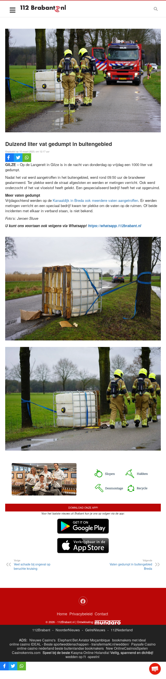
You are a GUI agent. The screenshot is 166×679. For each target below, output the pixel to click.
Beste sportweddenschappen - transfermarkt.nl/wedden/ (86, 644)
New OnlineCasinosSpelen (127, 648)
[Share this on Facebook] (9, 157)
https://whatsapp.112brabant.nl (114, 225)
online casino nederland (35, 648)
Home (62, 613)
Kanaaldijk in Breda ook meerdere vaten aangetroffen (95, 200)
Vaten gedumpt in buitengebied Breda (131, 565)
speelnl (93, 656)
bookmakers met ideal (129, 640)
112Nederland (122, 629)
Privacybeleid (81, 613)
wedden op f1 (75, 656)
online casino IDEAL (25, 644)
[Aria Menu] (12, 10)
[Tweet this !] (18, 157)
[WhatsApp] (26, 157)
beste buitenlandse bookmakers (79, 648)
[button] (155, 669)
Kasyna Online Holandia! (90, 652)
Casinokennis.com (26, 652)
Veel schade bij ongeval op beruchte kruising (32, 565)
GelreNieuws (95, 629)
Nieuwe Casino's (42, 640)
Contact (101, 613)
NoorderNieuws (68, 629)
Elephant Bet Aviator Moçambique (84, 640)
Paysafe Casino (143, 644)
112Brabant (41, 629)
